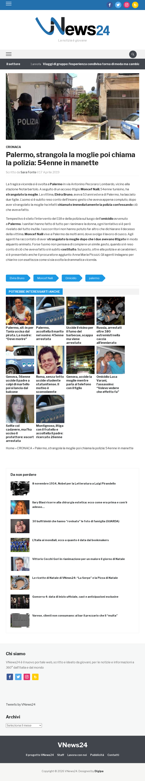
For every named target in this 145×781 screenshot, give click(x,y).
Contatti (113, 754)
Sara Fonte (28, 172)
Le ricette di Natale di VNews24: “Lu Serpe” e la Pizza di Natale (75, 577)
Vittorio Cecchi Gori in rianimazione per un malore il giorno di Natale (78, 559)
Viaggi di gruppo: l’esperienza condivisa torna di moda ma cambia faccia (86, 64)
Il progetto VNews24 (40, 754)
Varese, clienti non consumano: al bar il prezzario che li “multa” (75, 615)
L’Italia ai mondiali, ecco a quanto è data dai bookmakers (70, 540)
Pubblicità (97, 754)
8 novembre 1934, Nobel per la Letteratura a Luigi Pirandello (74, 483)
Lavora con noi (77, 754)
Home (10, 448)
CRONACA (13, 147)
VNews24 (73, 745)
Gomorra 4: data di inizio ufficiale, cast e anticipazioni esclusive (75, 596)
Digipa (99, 771)
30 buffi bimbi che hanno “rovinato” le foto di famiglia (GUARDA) (75, 521)
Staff (60, 754)
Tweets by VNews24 (20, 704)
